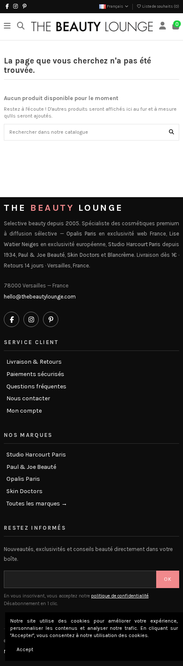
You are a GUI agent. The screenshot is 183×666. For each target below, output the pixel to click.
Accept (25, 649)
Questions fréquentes (36, 386)
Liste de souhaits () (160, 6)
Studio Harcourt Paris (36, 454)
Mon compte (24, 411)
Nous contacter (28, 398)
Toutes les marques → (36, 503)
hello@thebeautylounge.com (40, 296)
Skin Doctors (24, 491)
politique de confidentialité (120, 596)
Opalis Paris (23, 479)
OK (168, 579)
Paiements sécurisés (35, 374)
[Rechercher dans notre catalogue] (171, 132)
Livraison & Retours (34, 362)
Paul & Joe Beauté (31, 467)
